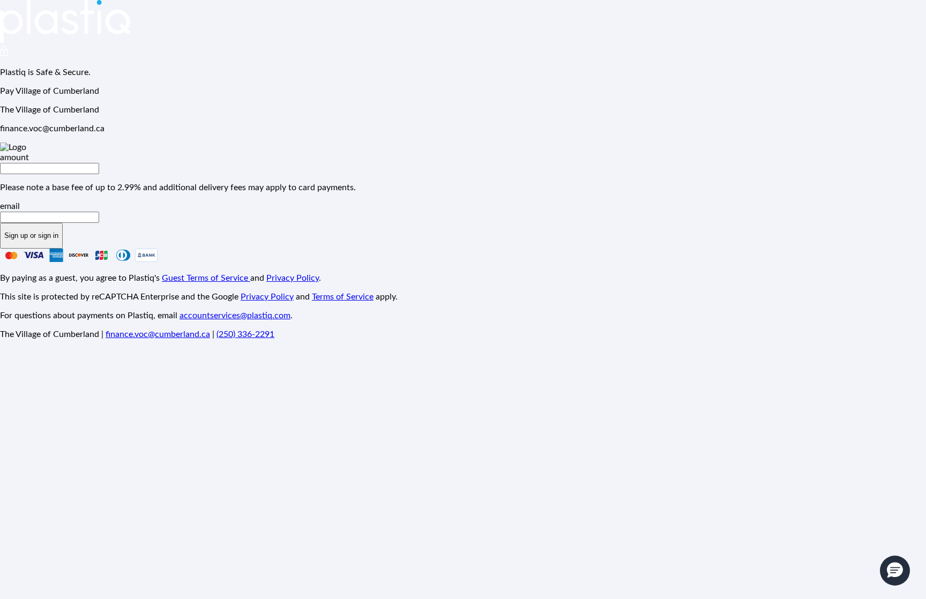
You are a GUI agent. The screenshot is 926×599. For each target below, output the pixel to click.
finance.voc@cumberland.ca (158, 334)
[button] (895, 571)
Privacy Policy (292, 278)
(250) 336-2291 (245, 334)
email (10, 206)
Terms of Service (343, 297)
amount (14, 157)
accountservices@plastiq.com (235, 315)
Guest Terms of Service (206, 278)
